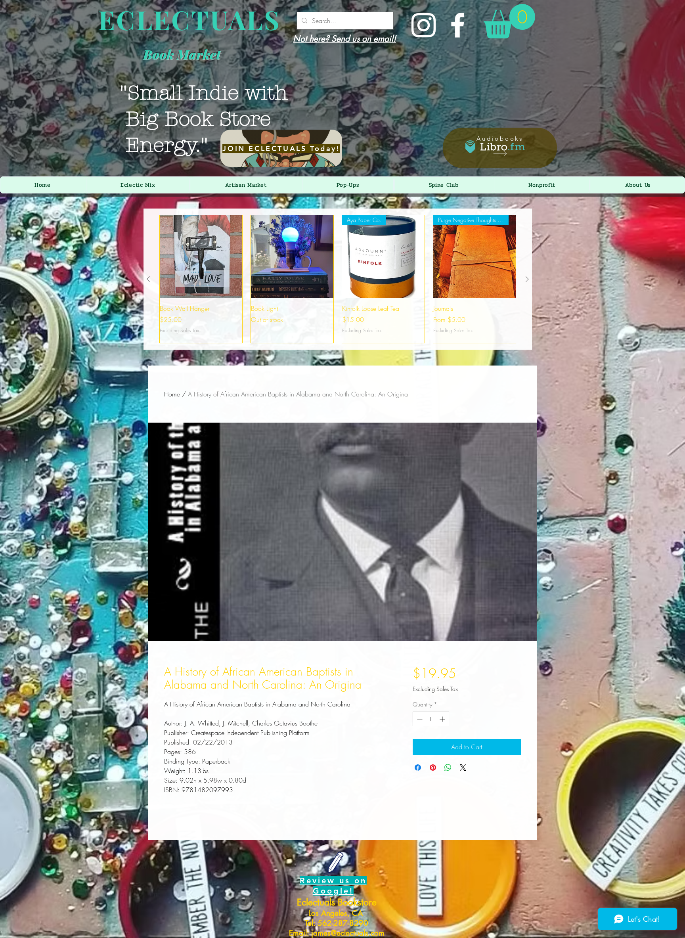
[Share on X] (463, 767)
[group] (338, 279)
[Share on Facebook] (418, 767)
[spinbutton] (431, 719)
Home (172, 394)
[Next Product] (527, 279)
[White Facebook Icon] (457, 25)
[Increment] (443, 719)
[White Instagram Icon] (423, 25)
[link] (509, 21)
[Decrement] (419, 719)
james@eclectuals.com (348, 933)
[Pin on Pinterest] (433, 767)
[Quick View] (201, 256)
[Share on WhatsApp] (448, 767)
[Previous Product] (148, 279)
